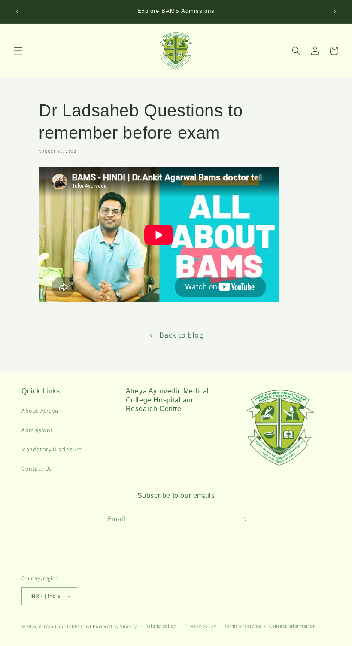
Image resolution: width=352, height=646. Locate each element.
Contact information (292, 626)
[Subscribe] (243, 519)
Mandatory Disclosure (51, 449)
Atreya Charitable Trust (65, 626)
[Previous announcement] (17, 11)
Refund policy (161, 626)
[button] (18, 50)
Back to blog (181, 335)
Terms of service (243, 626)
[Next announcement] (334, 11)
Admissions (37, 430)
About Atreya (39, 410)
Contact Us (36, 468)
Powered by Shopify (115, 626)
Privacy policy (200, 626)
